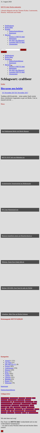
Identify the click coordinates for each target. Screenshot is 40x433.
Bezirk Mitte (20, 400)
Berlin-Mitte (9, 27)
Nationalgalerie (10, 409)
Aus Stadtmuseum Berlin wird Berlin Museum (15, 131)
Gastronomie (9, 368)
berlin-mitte (4, 400)
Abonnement (13, 44)
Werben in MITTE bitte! (17, 37)
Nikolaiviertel (19, 409)
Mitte (11, 407)
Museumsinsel (30, 407)
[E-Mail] (4, 3)
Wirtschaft (8, 383)
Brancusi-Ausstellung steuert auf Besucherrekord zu (17, 236)
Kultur (3, 84)
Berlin (33, 398)
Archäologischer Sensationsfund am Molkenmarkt (16, 183)
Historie (7, 370)
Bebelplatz (29, 398)
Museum (23, 407)
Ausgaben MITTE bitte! (17, 42)
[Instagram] (3, 3)
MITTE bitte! (17, 407)
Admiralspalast (5, 398)
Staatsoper (4, 413)
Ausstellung (21, 398)
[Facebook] (1, 3)
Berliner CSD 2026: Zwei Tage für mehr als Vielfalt (17, 288)
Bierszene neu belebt (12, 88)
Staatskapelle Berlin (30, 411)
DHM (35, 402)
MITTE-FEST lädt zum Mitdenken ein (13, 157)
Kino (6, 372)
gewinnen (34, 403)
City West (8, 362)
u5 (27, 413)
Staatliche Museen (19, 411)
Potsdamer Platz (29, 409)
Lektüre (7, 375)
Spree (12, 411)
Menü (4, 52)
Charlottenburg (29, 402)
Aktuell (7, 361)
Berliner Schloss (12, 400)
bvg (12, 402)
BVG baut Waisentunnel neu (10, 209)
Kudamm (3, 407)
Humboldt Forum (24, 405)
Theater (24, 413)
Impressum (12, 33)
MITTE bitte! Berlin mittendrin (11, 7)
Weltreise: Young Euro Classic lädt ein (13, 262)
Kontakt (7, 29)
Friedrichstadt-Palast (6, 403)
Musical (3, 409)
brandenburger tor (6, 402)
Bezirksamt (28, 400)
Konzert (32, 405)
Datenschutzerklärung (16, 31)
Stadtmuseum (10, 413)
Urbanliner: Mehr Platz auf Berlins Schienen (15, 314)
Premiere (36, 409)
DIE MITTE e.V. (10, 364)
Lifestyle (8, 377)
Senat (8, 411)
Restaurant (4, 411)
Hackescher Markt (6, 405)
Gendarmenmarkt (26, 403)
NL (24, 409)
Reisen (7, 381)
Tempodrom (18, 413)
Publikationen (9, 26)
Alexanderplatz (14, 398)
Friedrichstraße (17, 403)
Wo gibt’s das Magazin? (17, 40)
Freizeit (7, 366)
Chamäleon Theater (19, 402)
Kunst (8, 407)
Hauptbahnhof (15, 405)
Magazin (8, 35)
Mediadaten (13, 38)
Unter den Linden (33, 413)
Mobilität (8, 379)
